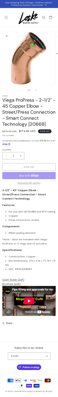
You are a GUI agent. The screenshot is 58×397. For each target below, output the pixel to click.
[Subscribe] (46, 356)
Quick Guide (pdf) (13, 279)
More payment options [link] (29, 183)
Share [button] (9, 323)
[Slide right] (35, 90)
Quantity (6, 149)
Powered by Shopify (43, 391)
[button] (6, 17)
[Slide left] (22, 90)
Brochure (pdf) (11, 284)
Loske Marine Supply (23, 391)
